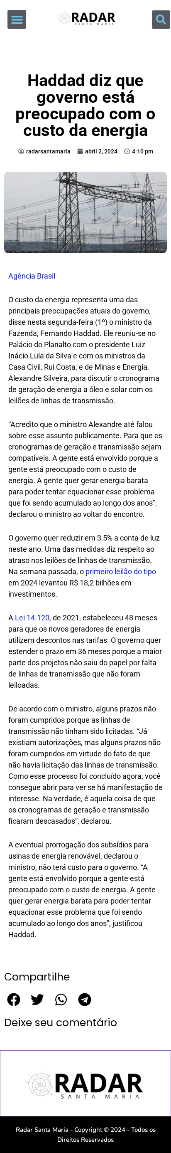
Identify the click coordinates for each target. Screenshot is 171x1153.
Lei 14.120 (32, 617)
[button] (16, 19)
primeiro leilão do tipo (121, 571)
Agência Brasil (31, 276)
